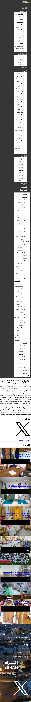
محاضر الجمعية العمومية (18, 86)
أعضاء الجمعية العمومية (18, 78)
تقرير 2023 (21, 164)
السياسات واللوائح (19, 99)
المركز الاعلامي (22, 53)
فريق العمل (21, 37)
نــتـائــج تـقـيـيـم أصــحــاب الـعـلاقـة (19, 131)
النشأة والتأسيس (19, 14)
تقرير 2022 (21, 167)
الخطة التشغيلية (18, 30)
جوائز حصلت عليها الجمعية (20, 49)
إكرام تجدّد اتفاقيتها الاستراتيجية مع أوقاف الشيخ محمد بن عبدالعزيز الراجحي (15, 455)
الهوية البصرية (21, 65)
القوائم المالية (20, 112)
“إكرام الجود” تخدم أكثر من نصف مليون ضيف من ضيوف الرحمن (16, 543)
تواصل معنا (23, 189)
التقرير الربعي (17, 119)
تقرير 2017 (21, 181)
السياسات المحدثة (18, 108)
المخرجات (24, 155)
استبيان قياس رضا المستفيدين (17, 330)
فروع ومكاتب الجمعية (18, 46)
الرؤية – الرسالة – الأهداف (19, 18)
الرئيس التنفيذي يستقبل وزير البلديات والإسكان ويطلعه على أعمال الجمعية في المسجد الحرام (16, 602)
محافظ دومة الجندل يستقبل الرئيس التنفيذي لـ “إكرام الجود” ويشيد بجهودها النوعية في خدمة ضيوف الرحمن (16, 515)
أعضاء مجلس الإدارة (17, 95)
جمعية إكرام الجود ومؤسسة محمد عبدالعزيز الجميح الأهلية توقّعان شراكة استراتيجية (17, 484)
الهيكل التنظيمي (19, 40)
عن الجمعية (23, 10)
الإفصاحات (21, 135)
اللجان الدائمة (20, 127)
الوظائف (24, 186)
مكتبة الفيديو (20, 62)
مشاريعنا (24, 67)
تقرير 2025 (21, 159)
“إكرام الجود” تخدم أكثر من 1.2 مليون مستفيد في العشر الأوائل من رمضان (16, 572)
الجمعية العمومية (19, 73)
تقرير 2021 (21, 170)
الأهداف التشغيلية (19, 22)
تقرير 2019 (21, 175)
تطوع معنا (23, 183)
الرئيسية (24, 7)
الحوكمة (24, 70)
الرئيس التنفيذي (20, 35)
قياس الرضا (21, 138)
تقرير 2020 (21, 173)
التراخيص (21, 43)
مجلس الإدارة (20, 91)
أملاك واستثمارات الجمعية (19, 123)
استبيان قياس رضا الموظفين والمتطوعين (17, 150)
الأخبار (22, 57)
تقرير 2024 (21, 161)
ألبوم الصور (21, 59)
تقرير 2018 (21, 178)
